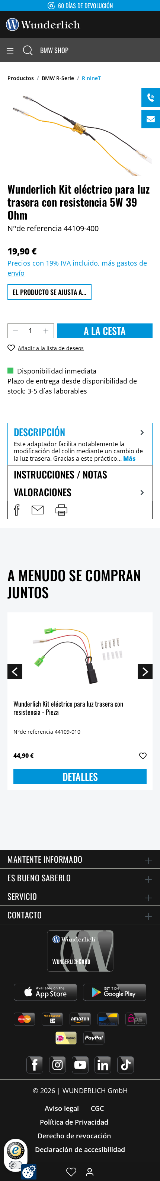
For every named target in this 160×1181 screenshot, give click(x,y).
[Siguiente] (145, 671)
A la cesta (105, 330)
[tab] (80, 444)
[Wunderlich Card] (80, 951)
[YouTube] (80, 1064)
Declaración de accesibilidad (80, 1149)
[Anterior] (14, 671)
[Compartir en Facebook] (17, 510)
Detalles (80, 776)
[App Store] (45, 992)
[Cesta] (154, 50)
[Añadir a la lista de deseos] (143, 756)
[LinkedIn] (103, 1064)
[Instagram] (57, 1064)
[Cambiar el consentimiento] (28, 1172)
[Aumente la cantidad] (46, 330)
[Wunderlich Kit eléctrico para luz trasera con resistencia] (80, 655)
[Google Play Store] (114, 992)
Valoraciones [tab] (42, 492)
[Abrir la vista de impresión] (61, 510)
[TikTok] (125, 1064)
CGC (97, 1108)
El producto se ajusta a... (49, 292)
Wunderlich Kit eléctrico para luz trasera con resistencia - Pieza (68, 708)
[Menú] (10, 50)
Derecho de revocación (74, 1135)
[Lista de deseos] (71, 1171)
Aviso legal (62, 1108)
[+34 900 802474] (150, 97)
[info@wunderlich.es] (150, 119)
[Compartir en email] (38, 510)
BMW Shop (54, 50)
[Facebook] (34, 1064)
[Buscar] (28, 50)
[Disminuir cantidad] (15, 330)
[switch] (15, 1165)
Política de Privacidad (74, 1122)
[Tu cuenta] (90, 1171)
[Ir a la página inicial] (43, 23)
